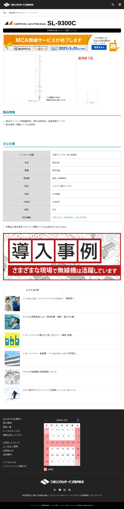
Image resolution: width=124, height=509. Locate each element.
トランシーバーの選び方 (14, 466)
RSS (70, 490)
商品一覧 (7, 427)
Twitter (55, 490)
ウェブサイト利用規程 (79, 495)
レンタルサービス (11, 431)
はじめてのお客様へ (12, 419)
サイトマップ (96, 495)
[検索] (112, 4)
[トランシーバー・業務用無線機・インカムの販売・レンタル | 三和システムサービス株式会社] (18, 4)
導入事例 (7, 423)
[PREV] (47, 420)
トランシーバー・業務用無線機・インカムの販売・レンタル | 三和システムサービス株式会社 (57, 505)
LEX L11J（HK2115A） (64, 217)
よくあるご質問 (10, 446)
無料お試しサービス (12, 435)
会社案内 (7, 454)
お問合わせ (8, 450)
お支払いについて (11, 442)
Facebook (60, 490)
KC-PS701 (82, 217)
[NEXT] (77, 420)
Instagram (65, 490)
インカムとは (9, 462)
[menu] (119, 4)
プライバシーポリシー (59, 495)
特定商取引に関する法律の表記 (35, 495)
